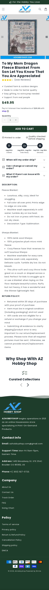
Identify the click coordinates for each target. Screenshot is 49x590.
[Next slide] (28, 385)
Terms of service (10, 524)
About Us (6, 487)
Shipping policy (9, 545)
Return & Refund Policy (13, 534)
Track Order (8, 497)
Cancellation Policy (12, 540)
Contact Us (7, 492)
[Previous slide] (21, 385)
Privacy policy (9, 529)
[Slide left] (2, 37)
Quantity (6, 116)
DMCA (5, 550)
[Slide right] (47, 37)
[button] (3, 9)
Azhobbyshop (20, 571)
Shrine (38, 571)
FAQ (4, 503)
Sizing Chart (8, 508)
